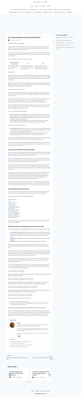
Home (32, 6)
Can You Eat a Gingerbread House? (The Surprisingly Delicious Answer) (41, 373)
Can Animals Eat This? (33, 9)
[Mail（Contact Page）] (19, 336)
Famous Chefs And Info (65, 9)
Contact (48, 6)
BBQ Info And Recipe (23, 9)
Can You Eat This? (43, 9)
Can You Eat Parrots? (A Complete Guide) (17, 343)
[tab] (27, 381)
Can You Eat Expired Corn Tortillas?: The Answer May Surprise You (16, 373)
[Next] (50, 374)
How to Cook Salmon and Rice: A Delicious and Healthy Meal (20, 341)
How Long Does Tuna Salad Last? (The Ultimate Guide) (64, 40)
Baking (16, 9)
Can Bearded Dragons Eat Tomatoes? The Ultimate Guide (64, 42)
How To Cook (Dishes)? (27, 12)
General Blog (69, 12)
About (36, 6)
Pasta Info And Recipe (37, 12)
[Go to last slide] (10, 374)
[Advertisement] (40, 21)
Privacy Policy (42, 6)
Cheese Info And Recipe (53, 9)
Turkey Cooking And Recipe (59, 12)
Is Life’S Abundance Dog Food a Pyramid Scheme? (63, 45)
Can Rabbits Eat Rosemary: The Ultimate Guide (18, 346)
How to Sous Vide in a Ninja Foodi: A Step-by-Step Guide (16, 357)
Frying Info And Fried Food (14, 12)
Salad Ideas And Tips (47, 12)
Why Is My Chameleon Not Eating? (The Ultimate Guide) (43, 357)
